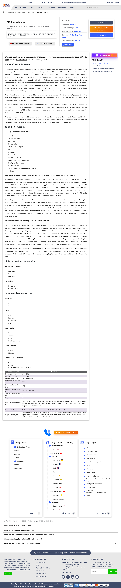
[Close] (78, 277)
